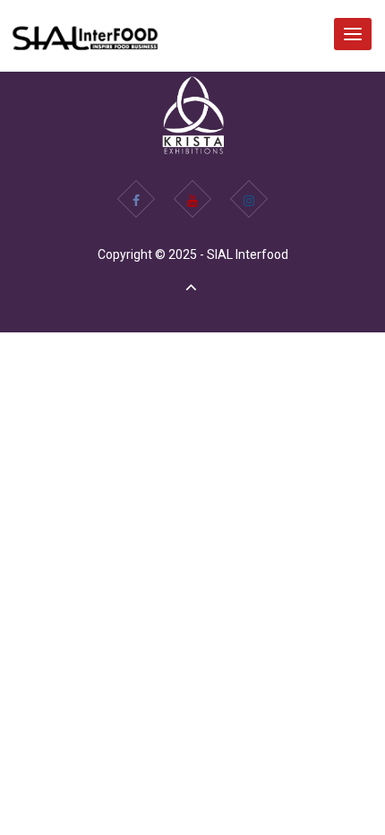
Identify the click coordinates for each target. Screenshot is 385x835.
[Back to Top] (192, 286)
